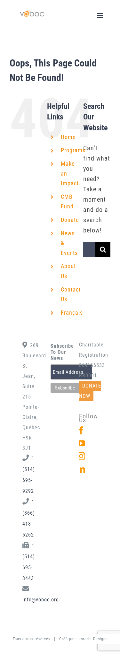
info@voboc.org (40, 600)
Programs (73, 150)
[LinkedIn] (81, 469)
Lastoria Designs (92, 639)
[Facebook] (81, 430)
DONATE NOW (90, 391)
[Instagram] (81, 456)
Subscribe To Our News (60, 352)
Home (68, 137)
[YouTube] (81, 443)
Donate (70, 219)
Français (72, 312)
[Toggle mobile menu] (100, 15)
